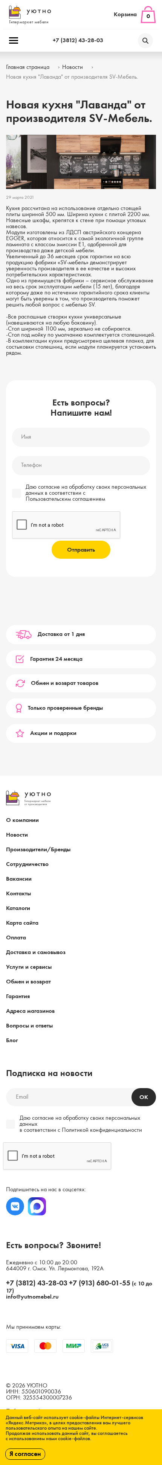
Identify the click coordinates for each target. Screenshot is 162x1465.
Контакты (18, 894)
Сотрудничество (27, 864)
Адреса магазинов (30, 1011)
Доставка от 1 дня (61, 634)
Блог (12, 1041)
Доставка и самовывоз (36, 953)
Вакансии (19, 879)
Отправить (81, 550)
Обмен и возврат (28, 982)
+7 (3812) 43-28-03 (78, 41)
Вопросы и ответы (29, 1026)
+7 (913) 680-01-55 (99, 1283)
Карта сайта (22, 923)
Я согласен (25, 1454)
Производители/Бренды (38, 850)
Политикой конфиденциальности (102, 1130)
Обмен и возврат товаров (64, 683)
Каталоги (18, 909)
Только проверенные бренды (65, 708)
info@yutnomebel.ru (32, 1297)
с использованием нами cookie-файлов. (49, 1438)
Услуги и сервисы (29, 967)
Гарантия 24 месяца (56, 659)
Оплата (16, 938)
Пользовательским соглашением (65, 499)
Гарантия (18, 997)
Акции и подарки (53, 733)
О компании (22, 820)
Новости (17, 835)
